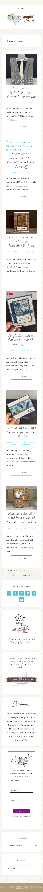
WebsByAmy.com (21, 888)
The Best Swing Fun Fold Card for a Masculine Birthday (21, 241)
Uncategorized (24, 352)
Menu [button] (23, 8)
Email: (12, 800)
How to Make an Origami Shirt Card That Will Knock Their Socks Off (21, 160)
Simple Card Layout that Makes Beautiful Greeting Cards (21, 339)
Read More (21, 127)
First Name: (14, 781)
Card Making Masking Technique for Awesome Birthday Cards (21, 432)
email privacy (27, 816)
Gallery (14, 103)
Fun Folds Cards (28, 251)
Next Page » (26, 575)
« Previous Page (11, 570)
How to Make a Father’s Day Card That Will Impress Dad (21, 92)
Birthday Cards (14, 251)
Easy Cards (13, 350)
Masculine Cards (25, 103)
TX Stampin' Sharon (21, 18)
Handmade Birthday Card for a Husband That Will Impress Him (21, 517)
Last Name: (14, 790)
